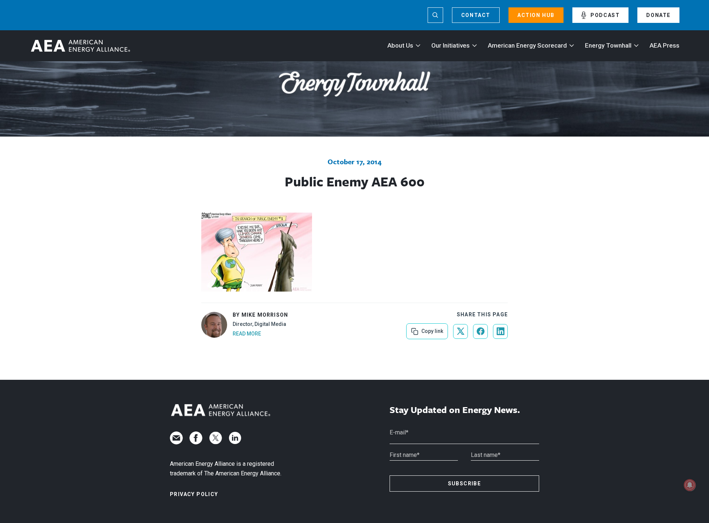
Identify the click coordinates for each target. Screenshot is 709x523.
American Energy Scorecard (527, 45)
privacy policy (194, 494)
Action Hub (536, 15)
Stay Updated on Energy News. (455, 410)
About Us (400, 45)
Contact (475, 15)
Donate (658, 15)
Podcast (605, 15)
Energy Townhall (608, 45)
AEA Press (664, 45)
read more (247, 334)
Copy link (431, 328)
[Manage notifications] (690, 485)
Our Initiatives (450, 45)
